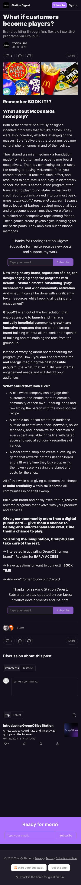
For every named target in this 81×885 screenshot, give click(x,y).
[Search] (74, 715)
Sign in (73, 5)
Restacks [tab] (27, 668)
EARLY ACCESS (46, 556)
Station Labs (19, 43)
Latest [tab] (17, 715)
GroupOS (10, 312)
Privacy (39, 858)
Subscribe (59, 5)
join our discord (48, 579)
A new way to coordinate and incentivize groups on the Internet (29, 732)
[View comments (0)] (20, 55)
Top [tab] (7, 715)
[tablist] (19, 668)
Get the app (59, 867)
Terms (49, 858)
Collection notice (66, 858)
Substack (22, 877)
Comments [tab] (12, 668)
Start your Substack (31, 867)
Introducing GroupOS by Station (28, 725)
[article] (40, 734)
